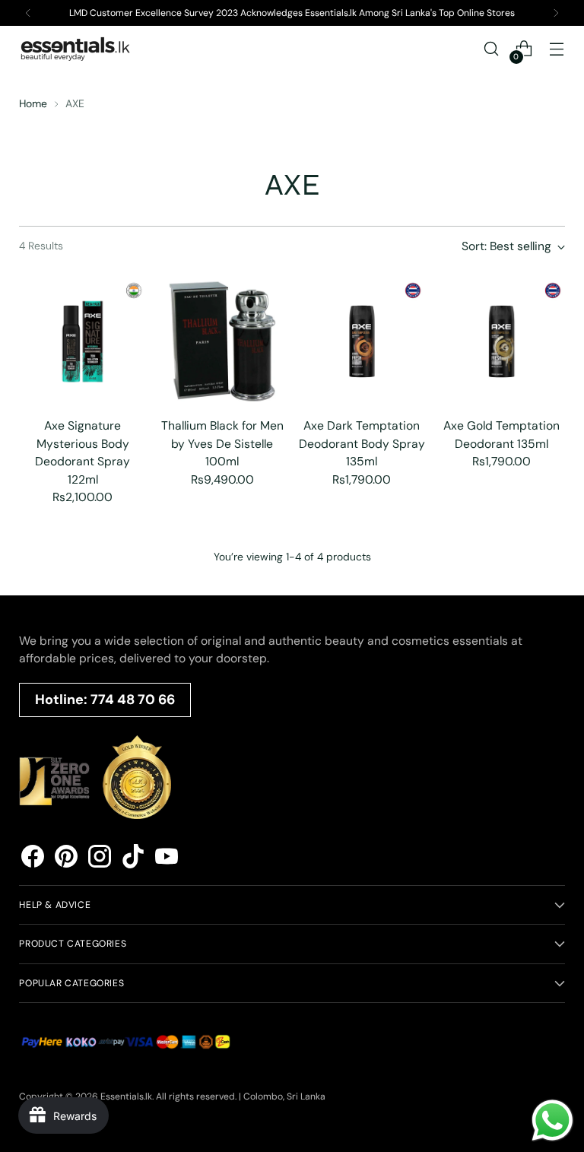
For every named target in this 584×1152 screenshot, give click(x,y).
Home (33, 103)
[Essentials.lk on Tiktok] (133, 858)
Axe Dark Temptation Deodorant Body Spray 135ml (362, 443)
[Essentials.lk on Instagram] (99, 858)
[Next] (556, 13)
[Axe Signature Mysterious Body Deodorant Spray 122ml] (82, 341)
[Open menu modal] (557, 49)
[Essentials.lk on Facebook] (32, 858)
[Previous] (28, 13)
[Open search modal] (491, 49)
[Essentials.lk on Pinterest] (66, 858)
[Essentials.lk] (76, 48)
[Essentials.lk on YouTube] (166, 858)
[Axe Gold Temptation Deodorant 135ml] (501, 341)
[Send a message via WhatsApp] (552, 1120)
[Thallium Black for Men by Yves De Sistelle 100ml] (222, 341)
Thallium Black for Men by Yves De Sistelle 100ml (222, 443)
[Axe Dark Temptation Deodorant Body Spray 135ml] (362, 341)
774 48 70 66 (132, 699)
